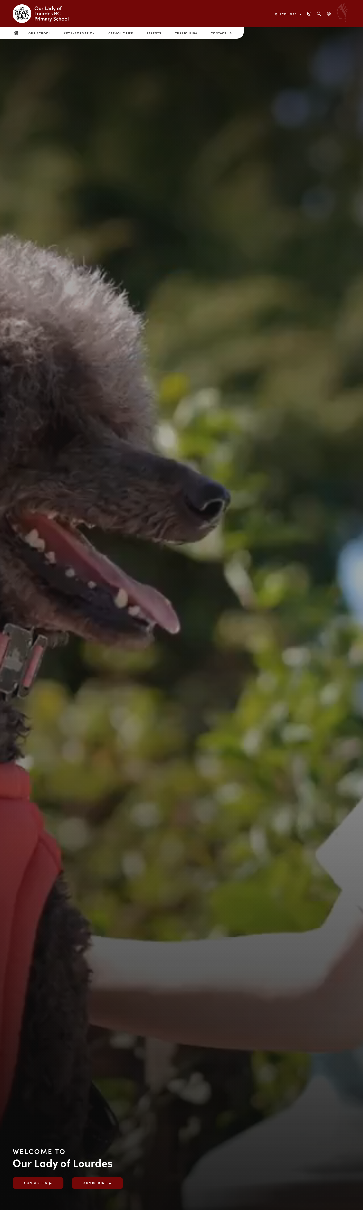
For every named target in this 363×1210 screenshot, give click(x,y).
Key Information (79, 33)
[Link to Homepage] (44, 13)
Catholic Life (120, 33)
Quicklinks (286, 14)
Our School (39, 33)
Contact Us (221, 33)
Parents (153, 33)
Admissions (95, 1183)
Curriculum (186, 33)
